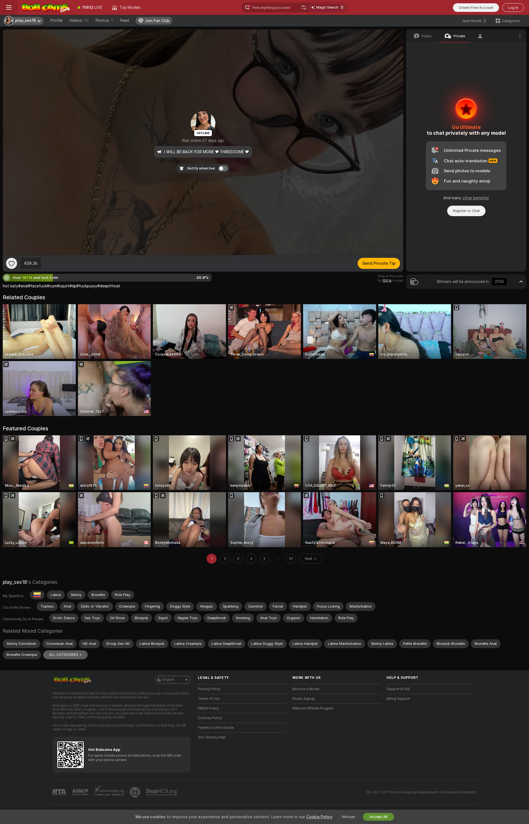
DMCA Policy (208, 708)
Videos (79, 20)
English (168, 680)
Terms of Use (208, 699)
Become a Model (305, 689)
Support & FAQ (398, 689)
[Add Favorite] (11, 263)
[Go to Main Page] (45, 7)
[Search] (304, 7)
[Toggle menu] (9, 7)
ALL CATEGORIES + (65, 655)
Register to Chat (466, 211)
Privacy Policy (209, 689)
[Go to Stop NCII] (162, 792)
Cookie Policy (319, 817)
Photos (104, 20)
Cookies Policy (210, 718)
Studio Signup (303, 699)
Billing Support (398, 699)
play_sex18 (15, 582)
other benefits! (475, 198)
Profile (56, 20)
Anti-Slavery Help (212, 737)
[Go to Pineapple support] (135, 792)
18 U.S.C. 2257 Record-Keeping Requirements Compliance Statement (421, 792)
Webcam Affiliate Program (313, 708)
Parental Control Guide (216, 728)
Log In (513, 8)
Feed (124, 20)
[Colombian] (37, 594)
